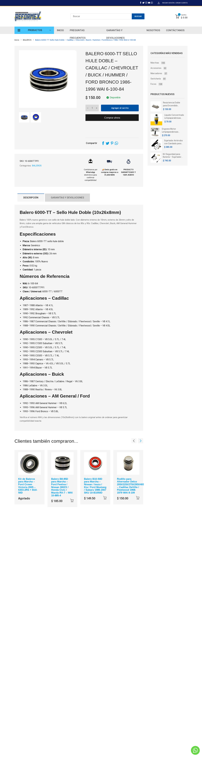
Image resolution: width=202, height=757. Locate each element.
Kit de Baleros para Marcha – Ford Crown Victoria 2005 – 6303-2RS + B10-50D (27, 486)
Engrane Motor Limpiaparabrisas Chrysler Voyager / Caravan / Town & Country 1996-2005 (171, 130)
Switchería (158, 79)
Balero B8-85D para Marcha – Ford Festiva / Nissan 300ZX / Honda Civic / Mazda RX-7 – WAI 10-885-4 (62, 487)
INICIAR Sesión (168, 3)
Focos (156, 84)
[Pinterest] (112, 143)
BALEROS (36, 165)
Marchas (158, 63)
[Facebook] (141, 3)
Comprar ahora (112, 117)
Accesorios (158, 68)
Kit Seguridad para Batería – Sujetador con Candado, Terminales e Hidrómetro (172, 156)
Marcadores (159, 73)
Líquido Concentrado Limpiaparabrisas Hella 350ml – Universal (174, 116)
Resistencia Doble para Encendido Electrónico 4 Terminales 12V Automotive (171, 104)
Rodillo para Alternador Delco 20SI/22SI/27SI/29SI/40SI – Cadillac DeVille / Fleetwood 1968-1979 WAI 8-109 (131, 486)
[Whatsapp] (152, 3)
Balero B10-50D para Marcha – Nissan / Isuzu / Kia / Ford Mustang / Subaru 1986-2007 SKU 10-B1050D (95, 486)
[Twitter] (143, 3)
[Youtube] (149, 3)
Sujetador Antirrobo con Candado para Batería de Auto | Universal (173, 142)
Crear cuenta (182, 3)
